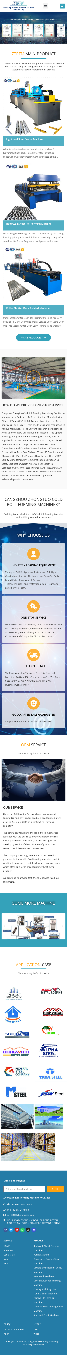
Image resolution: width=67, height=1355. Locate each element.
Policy (6, 1324)
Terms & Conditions (13, 1329)
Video (36, 1333)
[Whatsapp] (22, 1230)
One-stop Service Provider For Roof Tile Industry (18, 8)
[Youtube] (17, 1230)
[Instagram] (28, 1230)
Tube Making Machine (45, 1293)
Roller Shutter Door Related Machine (28, 308)
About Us (8, 1250)
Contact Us (9, 1254)
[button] (45, 5)
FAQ (5, 1263)
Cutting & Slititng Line (45, 1289)
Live (36, 1329)
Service (7, 1240)
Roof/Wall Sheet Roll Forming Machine (28, 223)
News (6, 1259)
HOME (6, 1246)
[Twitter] (11, 1230)
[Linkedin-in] (33, 1230)
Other (37, 1324)
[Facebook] (5, 1230)
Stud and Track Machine (46, 1315)
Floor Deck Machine (44, 1276)
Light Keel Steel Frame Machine (24, 139)
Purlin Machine (41, 1254)
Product (38, 1240)
